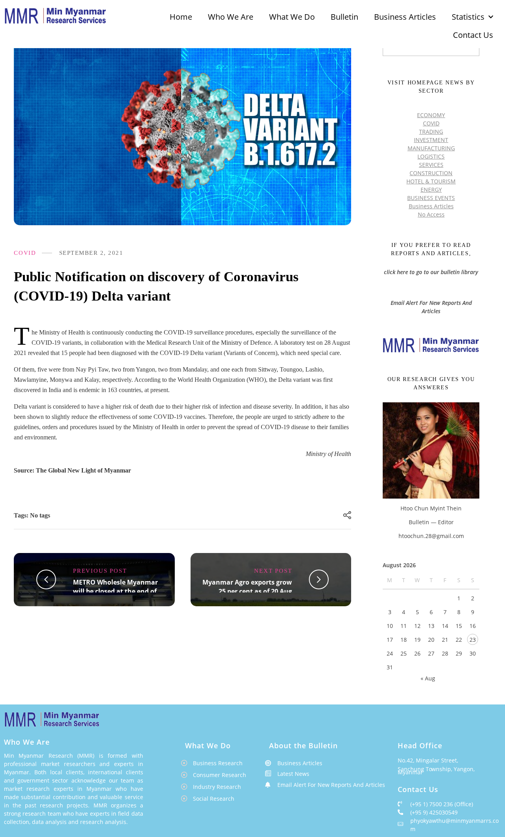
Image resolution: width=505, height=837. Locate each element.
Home (181, 16)
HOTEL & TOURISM (431, 181)
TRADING (431, 131)
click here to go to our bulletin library (431, 272)
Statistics (468, 16)
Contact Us (473, 35)
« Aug (428, 678)
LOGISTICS (431, 156)
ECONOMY (431, 115)
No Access (431, 214)
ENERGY (431, 189)
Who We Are (230, 16)
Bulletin (344, 16)
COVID (25, 253)
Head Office (420, 745)
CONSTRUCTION (431, 173)
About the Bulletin (303, 745)
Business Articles (405, 16)
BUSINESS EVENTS (431, 198)
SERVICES (431, 164)
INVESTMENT (431, 140)
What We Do (292, 16)
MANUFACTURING (431, 148)
